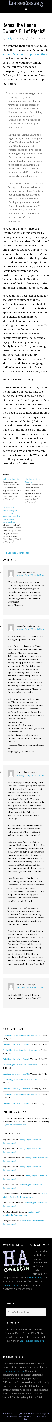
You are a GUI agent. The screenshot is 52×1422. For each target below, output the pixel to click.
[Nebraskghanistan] (14, 489)
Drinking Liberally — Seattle (16, 1044)
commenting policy (13, 1371)
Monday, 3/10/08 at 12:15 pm (30, 575)
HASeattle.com (11, 1285)
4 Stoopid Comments (17, 552)
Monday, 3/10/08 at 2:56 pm (30, 775)
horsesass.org (34, 1277)
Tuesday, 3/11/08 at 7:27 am (30, 987)
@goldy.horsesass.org (15, 1124)
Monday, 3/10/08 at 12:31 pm (30, 629)
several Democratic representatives (25, 54)
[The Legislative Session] (36, 490)
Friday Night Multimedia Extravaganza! (21, 1035)
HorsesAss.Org (26, 3)
